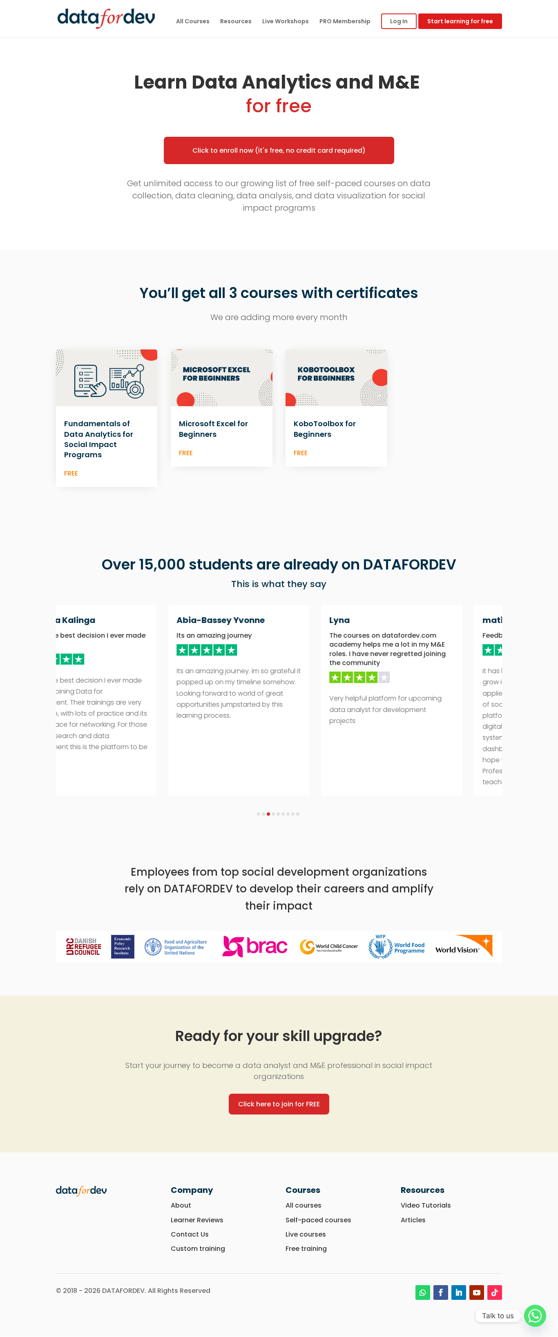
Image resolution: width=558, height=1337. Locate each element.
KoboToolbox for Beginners (325, 428)
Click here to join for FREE (279, 1104)
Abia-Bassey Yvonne (201, 620)
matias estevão (496, 620)
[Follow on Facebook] (440, 1292)
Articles (413, 1220)
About (181, 1205)
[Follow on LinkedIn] (458, 1292)
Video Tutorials (426, 1205)
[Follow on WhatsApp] (422, 1292)
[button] (258, 814)
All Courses (193, 21)
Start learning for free (460, 21)
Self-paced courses (318, 1220)
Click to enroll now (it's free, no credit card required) (279, 150)
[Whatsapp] (535, 1316)
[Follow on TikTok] (494, 1292)
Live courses (306, 1234)
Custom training (198, 1248)
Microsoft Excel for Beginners (213, 428)
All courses (303, 1205)
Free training (306, 1248)
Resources (236, 21)
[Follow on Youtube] (476, 1292)
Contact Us (190, 1234)
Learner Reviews (198, 1220)
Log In (399, 21)
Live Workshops (285, 21)
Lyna (320, 620)
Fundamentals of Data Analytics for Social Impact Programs (98, 439)
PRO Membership (345, 21)
